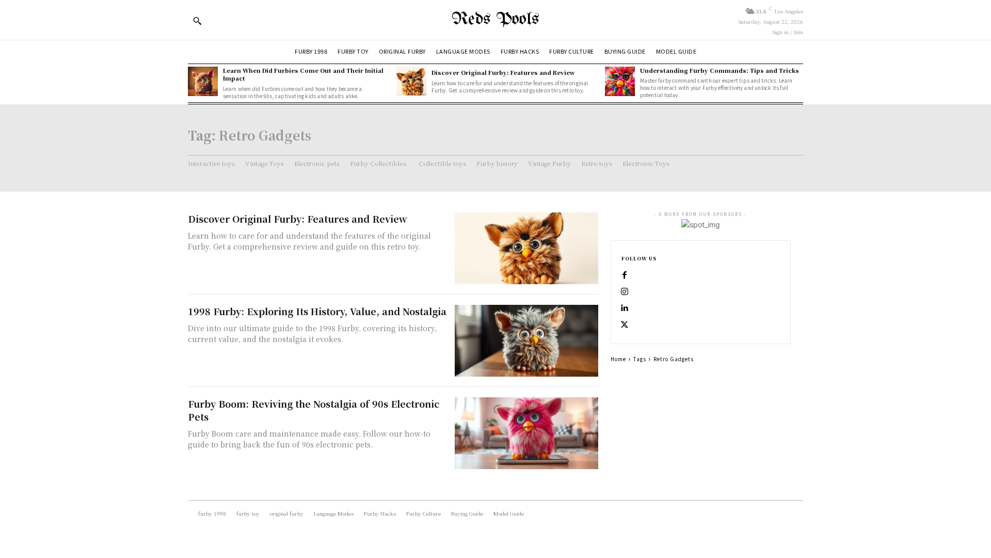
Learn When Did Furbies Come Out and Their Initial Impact (303, 74)
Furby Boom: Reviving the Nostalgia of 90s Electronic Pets (313, 410)
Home (618, 359)
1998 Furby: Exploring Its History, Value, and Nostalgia (317, 311)
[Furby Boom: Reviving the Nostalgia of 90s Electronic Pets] (526, 433)
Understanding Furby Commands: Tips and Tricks (719, 70)
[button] (197, 20)
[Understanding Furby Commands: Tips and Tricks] (620, 82)
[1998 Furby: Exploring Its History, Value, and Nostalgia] (526, 341)
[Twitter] (624, 325)
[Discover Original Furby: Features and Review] (411, 82)
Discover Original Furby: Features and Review (503, 72)
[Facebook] (624, 275)
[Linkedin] (624, 308)
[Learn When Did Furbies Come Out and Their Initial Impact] (203, 82)
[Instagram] (624, 292)
